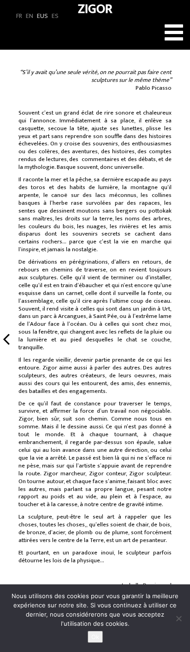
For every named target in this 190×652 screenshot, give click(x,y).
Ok (95, 636)
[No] (178, 618)
